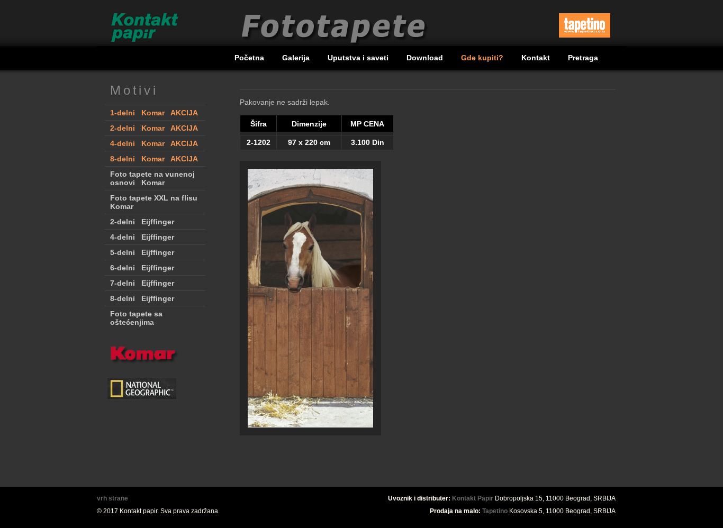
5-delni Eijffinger (142, 252)
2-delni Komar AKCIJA (154, 128)
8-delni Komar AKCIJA (154, 158)
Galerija (297, 57)
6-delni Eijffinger (142, 267)
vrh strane (112, 498)
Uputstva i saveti (359, 57)
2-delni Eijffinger (142, 221)
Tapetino (495, 511)
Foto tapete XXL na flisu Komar (153, 202)
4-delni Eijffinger (142, 237)
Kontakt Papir (472, 498)
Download (425, 57)
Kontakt (536, 57)
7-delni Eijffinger (142, 283)
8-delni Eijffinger (142, 298)
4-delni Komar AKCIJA (154, 143)
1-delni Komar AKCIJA (154, 112)
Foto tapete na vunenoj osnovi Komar (152, 178)
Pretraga (583, 57)
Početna (250, 57)
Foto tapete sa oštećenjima (136, 317)
